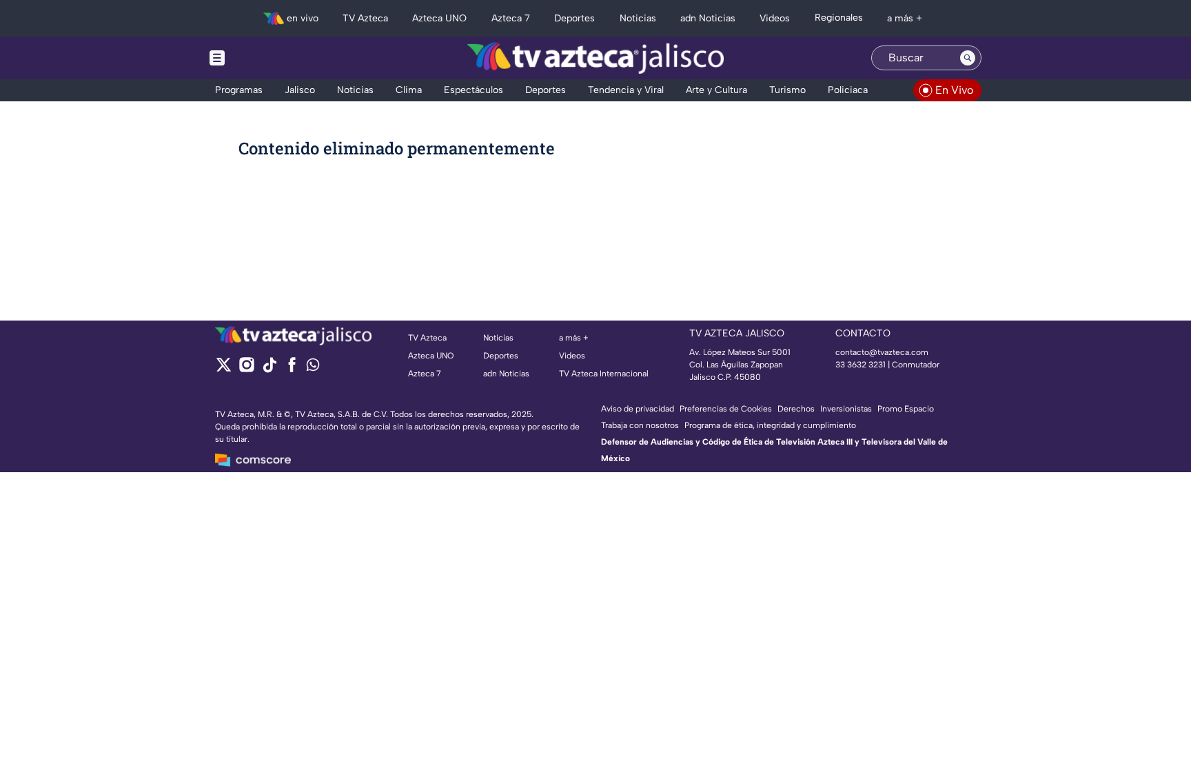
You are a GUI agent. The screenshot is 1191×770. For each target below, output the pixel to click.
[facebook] (292, 369)
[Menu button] (265, 58)
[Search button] (967, 57)
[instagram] (246, 369)
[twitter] (223, 369)
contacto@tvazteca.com (881, 352)
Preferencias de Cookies (726, 409)
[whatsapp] (313, 367)
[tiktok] (269, 369)
